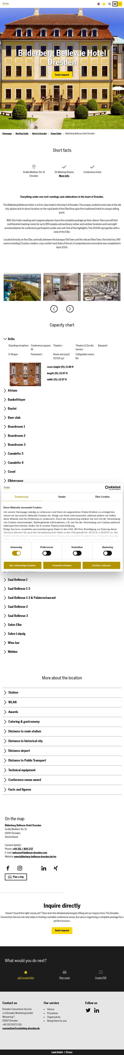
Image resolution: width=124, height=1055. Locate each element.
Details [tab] (62, 496)
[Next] (70, 308)
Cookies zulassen (101, 565)
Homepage (7, 133)
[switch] (46, 553)
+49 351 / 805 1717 (22, 848)
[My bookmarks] (104, 4)
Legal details (57, 1052)
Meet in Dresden (39, 133)
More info (64, 175)
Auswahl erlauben (62, 565)
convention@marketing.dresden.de (21, 1028)
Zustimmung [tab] (21, 496)
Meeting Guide (22, 133)
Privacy (69, 1052)
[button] (119, 4)
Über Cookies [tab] (102, 496)
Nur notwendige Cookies (23, 565)
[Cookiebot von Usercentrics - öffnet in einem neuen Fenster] (107, 488)
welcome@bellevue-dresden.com (29, 852)
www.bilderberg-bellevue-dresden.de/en (35, 856)
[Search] (109, 4)
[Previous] (54, 308)
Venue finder (56, 133)
